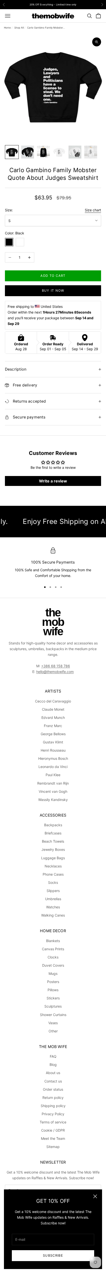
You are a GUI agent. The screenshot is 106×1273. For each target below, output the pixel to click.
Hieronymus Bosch (53, 758)
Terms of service (53, 1122)
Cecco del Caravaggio (53, 701)
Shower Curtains (53, 1015)
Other (53, 1031)
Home (7, 27)
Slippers (53, 891)
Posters (53, 982)
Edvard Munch (53, 717)
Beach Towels (53, 841)
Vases (53, 1023)
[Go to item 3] (43, 152)
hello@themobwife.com (55, 671)
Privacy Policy (53, 1114)
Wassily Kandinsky (53, 799)
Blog (53, 1064)
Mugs (53, 973)
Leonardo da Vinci (53, 766)
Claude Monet (53, 709)
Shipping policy (53, 1106)
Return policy (53, 1097)
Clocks (53, 957)
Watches (53, 907)
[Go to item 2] (28, 152)
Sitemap (53, 1147)
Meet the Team (53, 1138)
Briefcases (53, 833)
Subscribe (53, 1255)
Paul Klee (53, 775)
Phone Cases (53, 874)
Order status (53, 1089)
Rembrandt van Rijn (53, 783)
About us (53, 1073)
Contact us (53, 1081)
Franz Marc (53, 726)
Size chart (93, 210)
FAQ (53, 1056)
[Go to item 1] (12, 152)
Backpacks (53, 825)
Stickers (53, 998)
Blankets (53, 941)
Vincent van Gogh (53, 791)
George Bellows (53, 734)
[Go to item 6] (91, 152)
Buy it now (53, 290)
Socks (53, 882)
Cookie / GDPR (53, 1130)
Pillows (53, 990)
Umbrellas (53, 899)
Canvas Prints (53, 949)
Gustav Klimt (53, 742)
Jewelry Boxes (53, 849)
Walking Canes (53, 915)
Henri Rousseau (53, 750)
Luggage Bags (53, 858)
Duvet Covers (53, 965)
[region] (53, 563)
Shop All (19, 27)
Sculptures (53, 1006)
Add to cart (52, 276)
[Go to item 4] (59, 152)
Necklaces (53, 866)
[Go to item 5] (75, 152)
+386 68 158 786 (55, 666)
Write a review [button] (53, 480)
